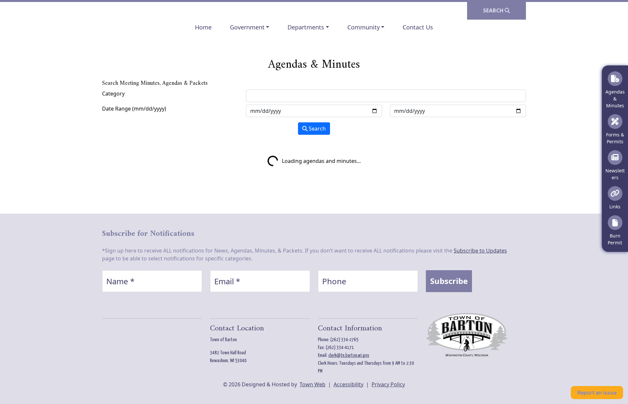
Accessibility (348, 384)
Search (316, 128)
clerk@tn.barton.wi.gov (348, 355)
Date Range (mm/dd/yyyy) (134, 108)
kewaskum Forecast (136, 347)
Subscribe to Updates (480, 250)
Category (113, 93)
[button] (249, 27)
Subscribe (449, 280)
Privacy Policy (388, 384)
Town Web (312, 384)
